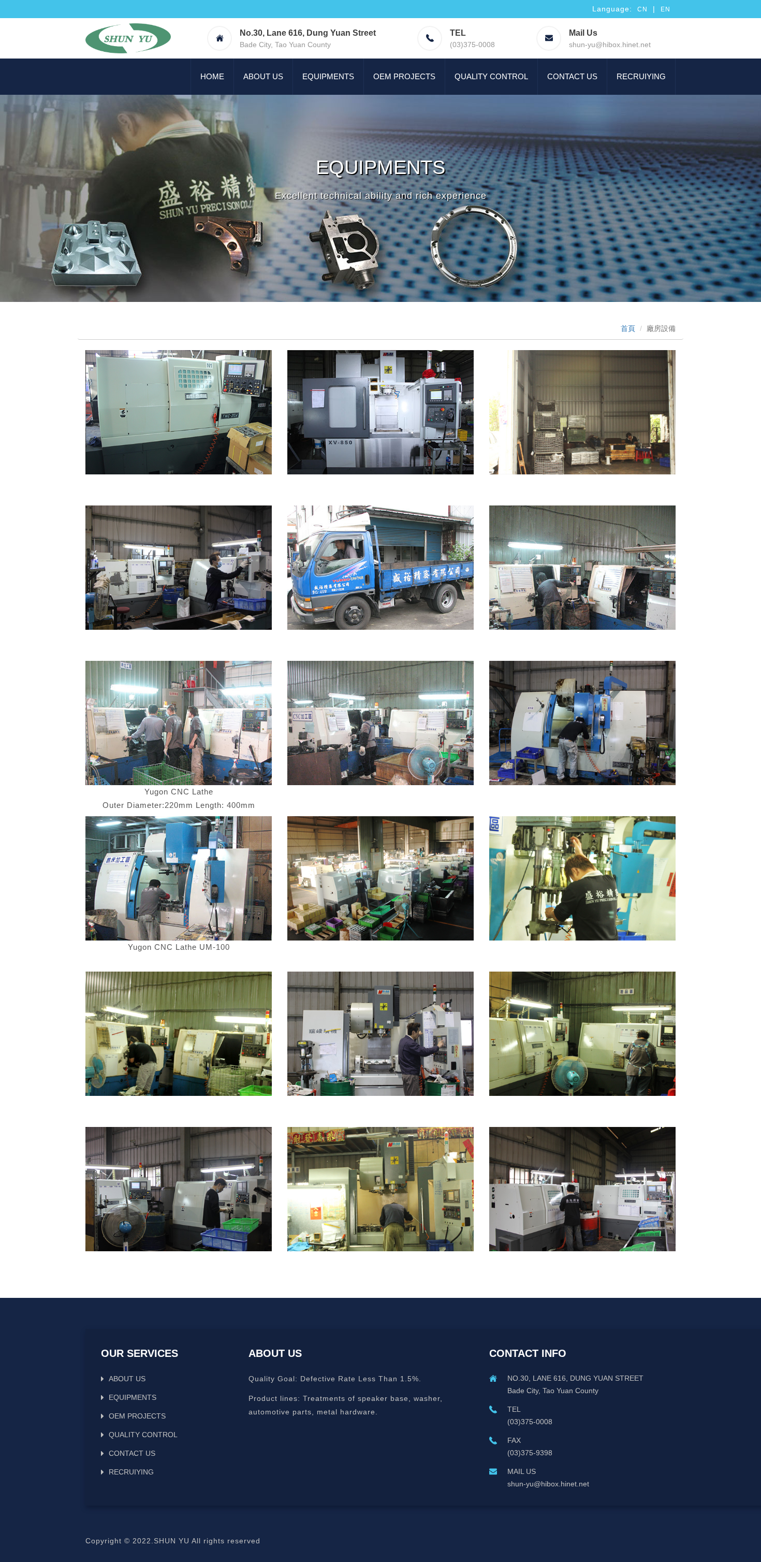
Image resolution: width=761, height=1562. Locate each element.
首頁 (628, 328)
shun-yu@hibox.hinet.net (610, 44)
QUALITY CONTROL (491, 76)
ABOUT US (263, 76)
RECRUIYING (641, 76)
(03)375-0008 (472, 44)
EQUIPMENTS (328, 76)
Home (212, 76)
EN (665, 9)
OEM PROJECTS (404, 76)
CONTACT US (572, 76)
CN (642, 9)
